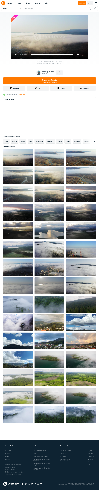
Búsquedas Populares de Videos (41, 469)
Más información (9, 99)
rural (6, 141)
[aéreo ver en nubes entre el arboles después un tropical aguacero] (18, 414)
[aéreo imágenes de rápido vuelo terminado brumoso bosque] (81, 304)
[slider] (51, 54)
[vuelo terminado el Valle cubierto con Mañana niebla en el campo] (18, 157)
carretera (50, 141)
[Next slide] (91, 141)
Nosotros (62, 456)
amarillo (77, 141)
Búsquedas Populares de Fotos (41, 464)
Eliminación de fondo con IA (13, 472)
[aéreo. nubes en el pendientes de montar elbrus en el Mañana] (18, 322)
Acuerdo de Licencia (39, 451)
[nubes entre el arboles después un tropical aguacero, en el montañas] (81, 414)
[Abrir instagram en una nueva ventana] (25, 483)
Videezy (6, 456)
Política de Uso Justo (87, 484)
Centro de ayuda (64, 451)
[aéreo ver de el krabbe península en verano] (49, 359)
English (89, 451)
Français (89, 462)
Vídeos (27, 3)
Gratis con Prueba (49, 81)
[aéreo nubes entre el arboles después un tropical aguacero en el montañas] (49, 414)
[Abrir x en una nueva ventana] (38, 483)
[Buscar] (88, 8)
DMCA (35, 453)
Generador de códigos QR (12, 475)
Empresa (7, 459)
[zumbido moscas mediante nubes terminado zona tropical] (49, 304)
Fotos (19, 3)
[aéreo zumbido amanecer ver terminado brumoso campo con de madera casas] (81, 194)
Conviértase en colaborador (64, 460)
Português (90, 456)
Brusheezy (7, 451)
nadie (68, 141)
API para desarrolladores (12, 465)
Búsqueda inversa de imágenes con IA (11, 468)
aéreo (23, 141)
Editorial (37, 3)
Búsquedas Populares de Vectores (41, 460)
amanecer (39, 141)
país (30, 141)
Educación (7, 462)
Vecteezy (7, 453)
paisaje (86, 141)
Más (46, 3)
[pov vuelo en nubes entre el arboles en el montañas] (18, 304)
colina (60, 141)
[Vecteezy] (3, 3)
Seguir (59, 74)
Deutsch (89, 459)
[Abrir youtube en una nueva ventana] (41, 483)
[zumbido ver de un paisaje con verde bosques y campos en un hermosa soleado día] (18, 377)
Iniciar (88, 3)
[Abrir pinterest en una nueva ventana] (32, 483)
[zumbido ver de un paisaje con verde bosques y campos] (49, 377)
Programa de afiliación (40, 456)
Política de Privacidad (73, 484)
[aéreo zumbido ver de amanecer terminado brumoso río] (49, 212)
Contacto (62, 453)
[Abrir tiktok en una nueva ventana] (35, 483)
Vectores (9, 3)
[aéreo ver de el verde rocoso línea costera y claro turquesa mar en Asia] (81, 359)
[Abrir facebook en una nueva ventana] (22, 483)
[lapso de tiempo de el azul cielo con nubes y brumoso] (49, 322)
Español (89, 453)
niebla (14, 141)
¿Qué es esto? (21, 95)
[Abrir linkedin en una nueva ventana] (29, 483)
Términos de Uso (61, 484)
